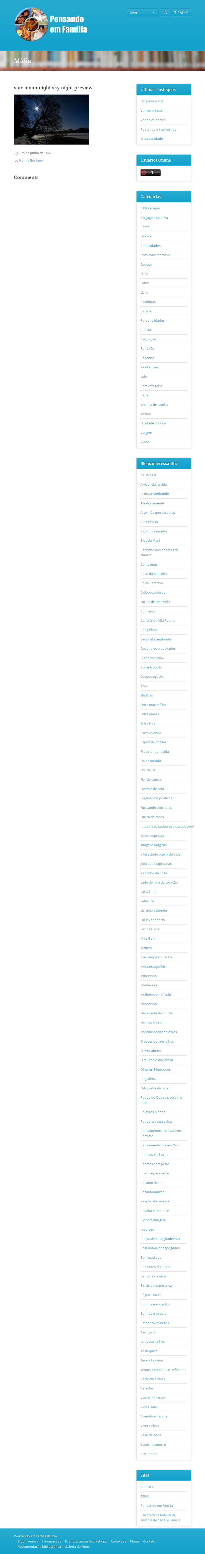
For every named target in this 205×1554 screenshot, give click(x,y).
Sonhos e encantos (155, 1304)
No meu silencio (152, 1022)
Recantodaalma (152, 1192)
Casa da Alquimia (153, 573)
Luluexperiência (152, 920)
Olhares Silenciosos (155, 1069)
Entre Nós (147, 723)
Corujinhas (148, 629)
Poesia (145, 329)
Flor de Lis (148, 770)
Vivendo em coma (154, 1416)
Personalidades (152, 320)
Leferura (147, 901)
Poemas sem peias (155, 1164)
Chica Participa (151, 583)
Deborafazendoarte (155, 639)
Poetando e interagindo (158, 129)
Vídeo (144, 442)
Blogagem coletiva (154, 217)
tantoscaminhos (152, 1341)
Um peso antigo (152, 101)
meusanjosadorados (156, 957)
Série (144, 395)
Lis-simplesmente (153, 910)
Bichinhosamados (154, 531)
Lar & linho (148, 891)
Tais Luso (147, 1332)
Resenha (147, 358)
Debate (146, 264)
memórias (148, 301)
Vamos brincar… (152, 110)
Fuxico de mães (152, 817)
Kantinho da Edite (153, 873)
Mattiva (146, 948)
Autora (33, 1541)
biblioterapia (150, 208)
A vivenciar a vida (153, 484)
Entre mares (149, 714)
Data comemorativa (155, 255)
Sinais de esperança (156, 1285)
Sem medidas (150, 1257)
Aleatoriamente (152, 503)
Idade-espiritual (152, 835)
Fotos (144, 283)
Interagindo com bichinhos (160, 854)
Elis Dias (146, 695)
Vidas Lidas (149, 1407)
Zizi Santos (148, 1453)
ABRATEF (147, 1486)
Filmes (135, 1541)
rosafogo (147, 1229)
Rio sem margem (153, 1220)
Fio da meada (150, 760)
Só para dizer (150, 1294)
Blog (21, 1541)
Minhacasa (148, 985)
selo (143, 376)
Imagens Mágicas (153, 845)
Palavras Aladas (152, 1112)
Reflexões (118, 1541)
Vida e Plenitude (152, 1397)
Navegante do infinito (156, 1013)
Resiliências (149, 367)
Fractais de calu (152, 789)
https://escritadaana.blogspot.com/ (167, 826)
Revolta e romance (154, 1210)
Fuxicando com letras (156, 807)
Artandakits (149, 521)
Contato (149, 1541)
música (145, 311)
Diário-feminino (152, 658)
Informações (51, 1541)
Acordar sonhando (154, 493)
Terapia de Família (154, 404)
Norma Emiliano (31, 160)
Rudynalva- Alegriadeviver (160, 1238)
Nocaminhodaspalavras (158, 1032)
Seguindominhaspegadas (160, 1248)
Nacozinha (148, 1004)
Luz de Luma (150, 929)
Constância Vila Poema (157, 620)
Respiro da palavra (155, 1201)
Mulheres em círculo (155, 994)
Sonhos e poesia (153, 1313)
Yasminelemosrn (153, 1444)
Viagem (146, 432)
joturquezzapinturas (156, 863)
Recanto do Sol (151, 1182)
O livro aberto (150, 1050)
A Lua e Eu (148, 475)
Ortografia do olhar (155, 1088)
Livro (144, 292)
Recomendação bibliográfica (39, 1546)
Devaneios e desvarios (158, 648)
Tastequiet (148, 1351)
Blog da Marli (150, 540)
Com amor (148, 611)
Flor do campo (151, 779)
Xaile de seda (150, 1435)
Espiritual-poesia (153, 742)
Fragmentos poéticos (156, 798)
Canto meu (148, 564)
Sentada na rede (153, 1276)
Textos (145, 414)
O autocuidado (151, 138)
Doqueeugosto (151, 676)
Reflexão (147, 348)
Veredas (147, 1388)
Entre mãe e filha (153, 704)
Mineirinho (148, 976)
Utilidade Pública (153, 423)
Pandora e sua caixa (156, 1121)
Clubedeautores (152, 592)
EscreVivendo (150, 732)
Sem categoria (151, 386)
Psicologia (148, 339)
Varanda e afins (152, 1379)
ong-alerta (148, 1078)
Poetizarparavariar (155, 1173)
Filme (144, 273)
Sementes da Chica (155, 1266)
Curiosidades (150, 245)
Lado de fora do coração (159, 882)
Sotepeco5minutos (154, 1323)
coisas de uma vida (155, 601)
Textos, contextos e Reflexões (163, 1369)
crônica (146, 236)
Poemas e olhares (154, 1154)
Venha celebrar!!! (153, 120)
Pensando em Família (156, 1505)
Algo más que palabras (158, 512)
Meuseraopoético (154, 966)
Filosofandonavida (154, 751)
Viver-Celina (149, 1425)
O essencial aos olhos (157, 1041)
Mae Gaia (147, 938)
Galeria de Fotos (77, 1546)
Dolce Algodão (151, 667)
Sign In (183, 12)
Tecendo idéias (152, 1360)
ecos (144, 686)
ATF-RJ (145, 1496)
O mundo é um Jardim (156, 1060)
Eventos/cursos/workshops (86, 1541)
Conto (145, 227)
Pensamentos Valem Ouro (160, 1145)
